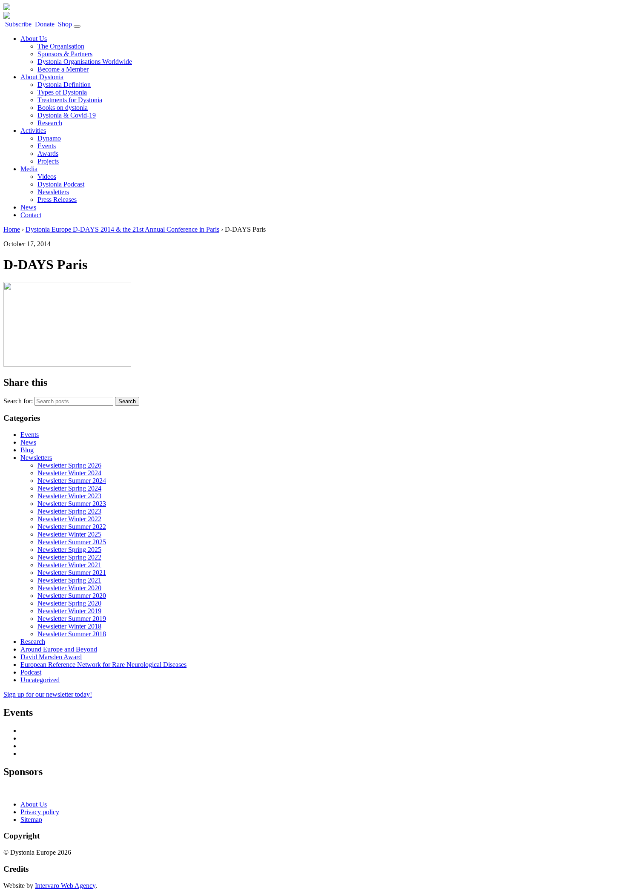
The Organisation (60, 46)
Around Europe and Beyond (58, 649)
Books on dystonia (62, 107)
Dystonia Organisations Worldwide (84, 61)
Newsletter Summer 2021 (71, 572)
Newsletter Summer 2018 (71, 633)
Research (49, 122)
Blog (27, 450)
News (28, 207)
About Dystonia (41, 76)
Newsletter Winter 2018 (69, 626)
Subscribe (17, 24)
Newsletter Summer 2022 (71, 526)
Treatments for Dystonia (69, 99)
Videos (46, 176)
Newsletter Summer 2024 (71, 480)
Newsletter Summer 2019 (71, 618)
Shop (64, 24)
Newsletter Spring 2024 (69, 488)
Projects (48, 161)
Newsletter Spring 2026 (69, 465)
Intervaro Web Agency (65, 885)
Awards (47, 153)
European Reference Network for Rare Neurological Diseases (103, 664)
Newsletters (53, 191)
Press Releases (57, 199)
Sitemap (31, 819)
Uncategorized (40, 679)
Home (11, 229)
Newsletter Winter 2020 (69, 588)
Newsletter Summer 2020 (71, 595)
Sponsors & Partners (64, 53)
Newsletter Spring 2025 (69, 549)
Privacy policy (39, 811)
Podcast (30, 672)
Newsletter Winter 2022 (69, 519)
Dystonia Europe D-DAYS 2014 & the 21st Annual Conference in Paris (122, 229)
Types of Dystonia (62, 92)
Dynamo (49, 138)
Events (46, 145)
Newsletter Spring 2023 (69, 511)
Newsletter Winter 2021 (69, 565)
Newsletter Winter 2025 (69, 534)
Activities (33, 130)
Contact (30, 214)
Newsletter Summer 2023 (71, 503)
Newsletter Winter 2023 (69, 496)
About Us (33, 38)
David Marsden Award (51, 656)
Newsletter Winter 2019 (69, 610)
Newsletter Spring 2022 (69, 557)
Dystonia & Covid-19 (66, 115)
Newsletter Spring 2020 (69, 603)
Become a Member (63, 69)
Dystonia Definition (64, 84)
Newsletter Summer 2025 (71, 542)
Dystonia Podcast (60, 184)
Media (28, 168)
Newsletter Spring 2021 (69, 580)
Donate (44, 24)
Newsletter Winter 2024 (69, 473)
